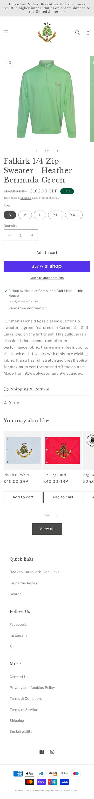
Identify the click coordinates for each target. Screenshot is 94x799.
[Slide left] (36, 151)
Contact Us (19, 677)
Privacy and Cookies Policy (32, 687)
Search (16, 594)
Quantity (10, 226)
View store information (27, 308)
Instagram (18, 635)
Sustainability (21, 731)
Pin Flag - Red (54, 475)
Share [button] (14, 402)
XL (55, 215)
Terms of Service (24, 710)
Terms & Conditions (26, 698)
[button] (6, 32)
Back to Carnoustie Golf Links (34, 572)
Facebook (18, 624)
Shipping (26, 197)
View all (47, 529)
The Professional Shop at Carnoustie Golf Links (51, 790)
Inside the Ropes (23, 583)
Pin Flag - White (17, 475)
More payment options (47, 278)
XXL (74, 215)
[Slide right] (57, 151)
